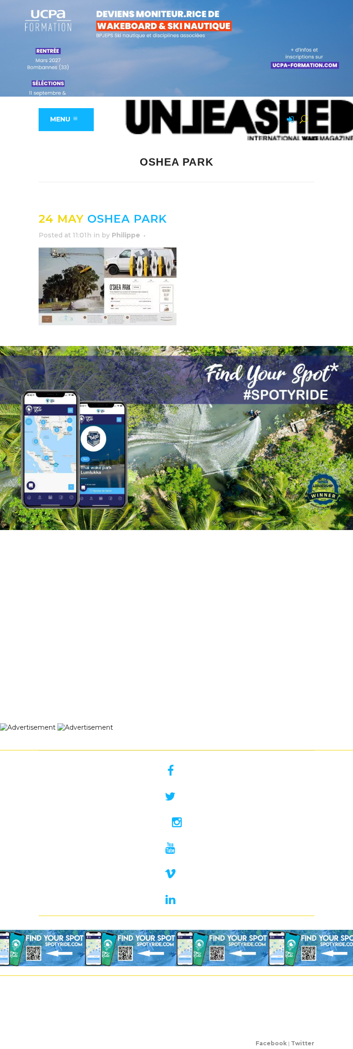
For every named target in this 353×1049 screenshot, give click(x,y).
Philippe (126, 235)
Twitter (302, 1043)
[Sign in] (288, 120)
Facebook (271, 1043)
